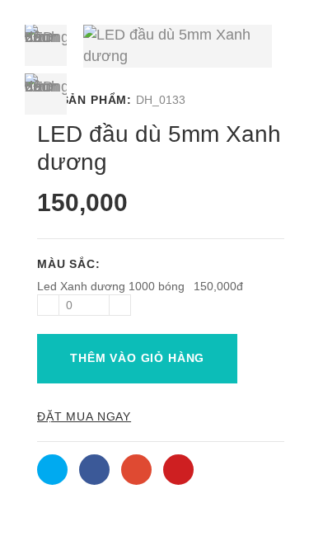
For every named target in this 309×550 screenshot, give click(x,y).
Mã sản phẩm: (84, 99)
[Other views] (45, 225)
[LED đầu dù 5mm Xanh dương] (46, 45)
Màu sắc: (71, 263)
